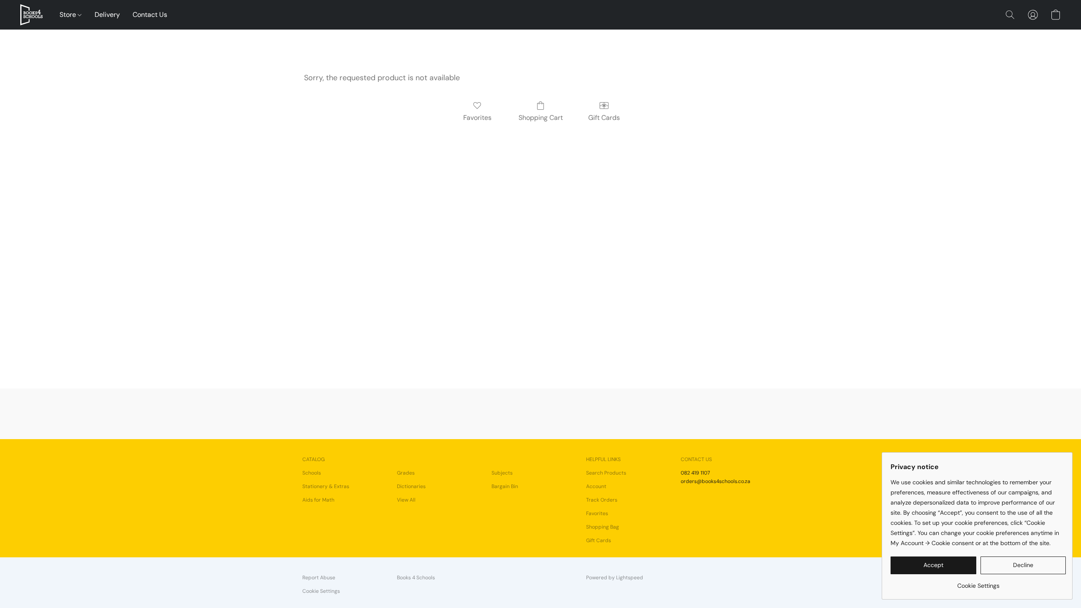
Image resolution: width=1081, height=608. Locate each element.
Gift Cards (604, 117)
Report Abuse (318, 577)
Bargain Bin (505, 486)
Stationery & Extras (325, 486)
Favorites (477, 117)
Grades (406, 473)
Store (69, 14)
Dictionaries (411, 486)
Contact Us (150, 14)
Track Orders (601, 500)
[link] (978, 582)
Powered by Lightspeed (614, 577)
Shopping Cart (541, 117)
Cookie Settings (321, 591)
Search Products (606, 473)
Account (596, 486)
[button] (31, 14)
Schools (311, 473)
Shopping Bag (602, 527)
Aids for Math (318, 500)
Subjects (502, 473)
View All (406, 500)
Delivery (107, 14)
